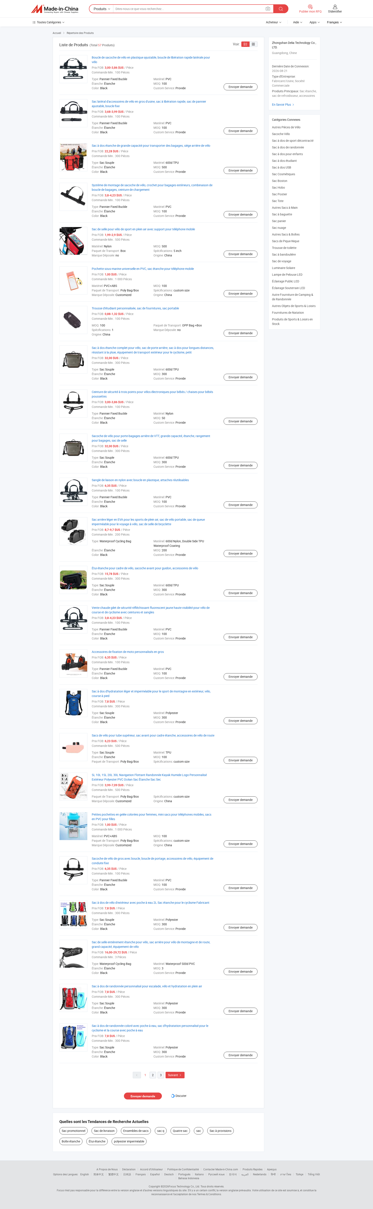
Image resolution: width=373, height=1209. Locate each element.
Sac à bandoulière (284, 254)
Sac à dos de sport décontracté (292, 140)
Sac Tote (277, 201)
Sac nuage (279, 228)
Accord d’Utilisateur (151, 1169)
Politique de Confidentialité (183, 1169)
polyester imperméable (129, 1141)
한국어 (233, 1174)
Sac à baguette (282, 214)
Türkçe (299, 1174)
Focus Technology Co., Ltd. (184, 1186)
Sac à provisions (220, 1131)
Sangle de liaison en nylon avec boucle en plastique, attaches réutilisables (140, 480)
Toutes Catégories (49, 22)
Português (184, 1174)
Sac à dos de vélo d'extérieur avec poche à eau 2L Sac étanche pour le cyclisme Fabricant (150, 902)
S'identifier (335, 11)
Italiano (199, 1174)
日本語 (127, 1174)
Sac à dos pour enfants (287, 154)
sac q (160, 1131)
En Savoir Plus (283, 104)
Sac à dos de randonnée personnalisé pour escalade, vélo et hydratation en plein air (147, 986)
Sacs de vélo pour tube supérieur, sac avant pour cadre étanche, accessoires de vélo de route (153, 735)
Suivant (175, 1075)
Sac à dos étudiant (284, 161)
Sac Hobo (278, 187)
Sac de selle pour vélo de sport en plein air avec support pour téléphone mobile (143, 229)
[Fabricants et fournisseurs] (54, 8)
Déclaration (129, 1169)
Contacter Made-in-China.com (220, 1169)
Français (141, 1174)
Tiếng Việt (314, 1174)
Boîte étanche (71, 1141)
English (84, 1174)
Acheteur (272, 22)
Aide (296, 22)
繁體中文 (113, 1174)
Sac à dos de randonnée (288, 147)
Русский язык (216, 1174)
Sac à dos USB (281, 167)
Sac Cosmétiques (283, 174)
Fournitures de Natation (288, 312)
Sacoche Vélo (281, 134)
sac (198, 1131)
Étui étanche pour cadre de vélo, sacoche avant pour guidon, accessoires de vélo (145, 568)
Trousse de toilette (284, 248)
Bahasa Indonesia (188, 1178)
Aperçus (272, 1169)
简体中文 (98, 1174)
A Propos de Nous (107, 1169)
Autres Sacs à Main (285, 207)
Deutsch (169, 1174)
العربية (244, 1174)
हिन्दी (273, 1174)
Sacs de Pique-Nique (285, 241)
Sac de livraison (104, 1131)
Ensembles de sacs (136, 1131)
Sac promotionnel (73, 1131)
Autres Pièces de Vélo (286, 127)
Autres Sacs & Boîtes (286, 234)
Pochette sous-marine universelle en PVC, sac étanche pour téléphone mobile (143, 269)
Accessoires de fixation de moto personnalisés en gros (128, 652)
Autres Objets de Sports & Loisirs (294, 306)
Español (155, 1174)
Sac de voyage (281, 261)
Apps (313, 22)
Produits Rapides (252, 1169)
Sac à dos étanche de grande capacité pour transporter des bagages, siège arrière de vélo (151, 145)
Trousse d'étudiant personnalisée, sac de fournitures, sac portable (135, 308)
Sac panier (279, 221)
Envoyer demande (241, 87)
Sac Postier (279, 194)
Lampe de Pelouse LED (287, 274)
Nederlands (259, 1174)
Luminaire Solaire (283, 268)
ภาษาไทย (285, 1174)
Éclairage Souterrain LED (288, 288)
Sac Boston (279, 181)
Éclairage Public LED (285, 281)
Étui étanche (97, 1141)
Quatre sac (180, 1131)
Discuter (180, 1096)
